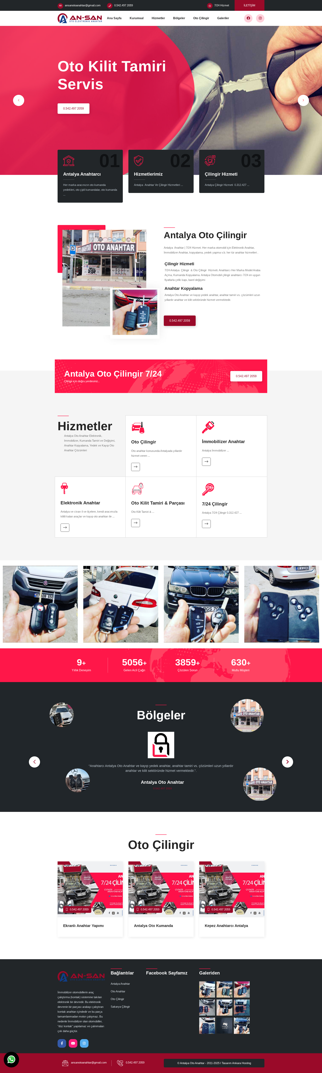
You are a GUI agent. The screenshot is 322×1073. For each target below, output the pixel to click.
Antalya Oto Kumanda (153, 926)
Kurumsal (136, 18)
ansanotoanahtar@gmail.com (83, 5)
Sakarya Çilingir (120, 1006)
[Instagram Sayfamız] (260, 18)
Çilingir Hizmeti (221, 174)
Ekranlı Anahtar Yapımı (83, 926)
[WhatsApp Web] (11, 1059)
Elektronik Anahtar (80, 502)
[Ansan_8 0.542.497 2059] (201, 607)
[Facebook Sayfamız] (248, 18)
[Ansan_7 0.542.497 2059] (120, 607)
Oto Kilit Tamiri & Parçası (158, 502)
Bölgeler (179, 18)
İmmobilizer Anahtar (223, 441)
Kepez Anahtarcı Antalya (227, 926)
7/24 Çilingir (215, 503)
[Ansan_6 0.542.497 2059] (282, 607)
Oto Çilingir (201, 18)
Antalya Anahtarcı (82, 174)
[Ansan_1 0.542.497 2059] (40, 607)
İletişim (249, 5)
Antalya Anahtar (120, 983)
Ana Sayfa (114, 18)
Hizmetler (158, 18)
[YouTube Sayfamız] (73, 1043)
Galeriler (223, 18)
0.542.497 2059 (73, 108)
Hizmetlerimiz (148, 174)
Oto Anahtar (118, 991)
